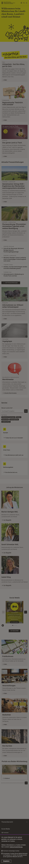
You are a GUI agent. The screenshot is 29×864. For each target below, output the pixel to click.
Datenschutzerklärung (16, 847)
